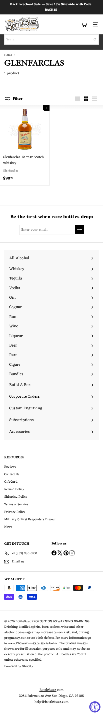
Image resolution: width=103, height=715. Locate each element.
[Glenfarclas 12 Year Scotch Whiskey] (25, 145)
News (8, 527)
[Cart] (84, 24)
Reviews (10, 467)
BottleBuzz (48, 690)
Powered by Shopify (18, 666)
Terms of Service (16, 504)
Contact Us (11, 474)
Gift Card (11, 482)
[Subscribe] (79, 229)
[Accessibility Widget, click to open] (94, 707)
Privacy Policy (14, 512)
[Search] (95, 39)
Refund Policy (14, 489)
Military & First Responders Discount (31, 519)
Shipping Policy (15, 497)
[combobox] (51, 39)
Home (8, 55)
